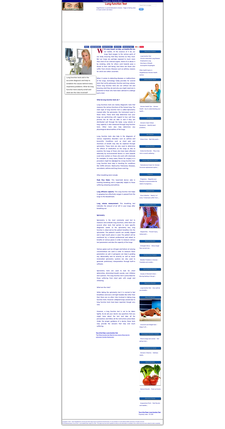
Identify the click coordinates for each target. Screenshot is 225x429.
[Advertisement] (112, 26)
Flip (138, 47)
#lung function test (104, 335)
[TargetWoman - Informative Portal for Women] (77, 6)
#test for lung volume (116, 335)
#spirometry (110, 337)
